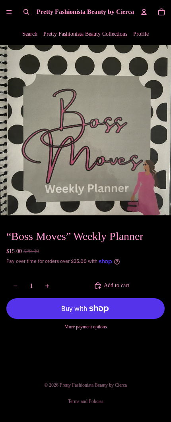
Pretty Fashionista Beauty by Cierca (93, 385)
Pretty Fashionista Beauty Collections (85, 34)
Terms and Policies (85, 401)
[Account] (144, 12)
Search (29, 34)
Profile (141, 34)
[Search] (26, 12)
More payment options (85, 327)
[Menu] (9, 12)
